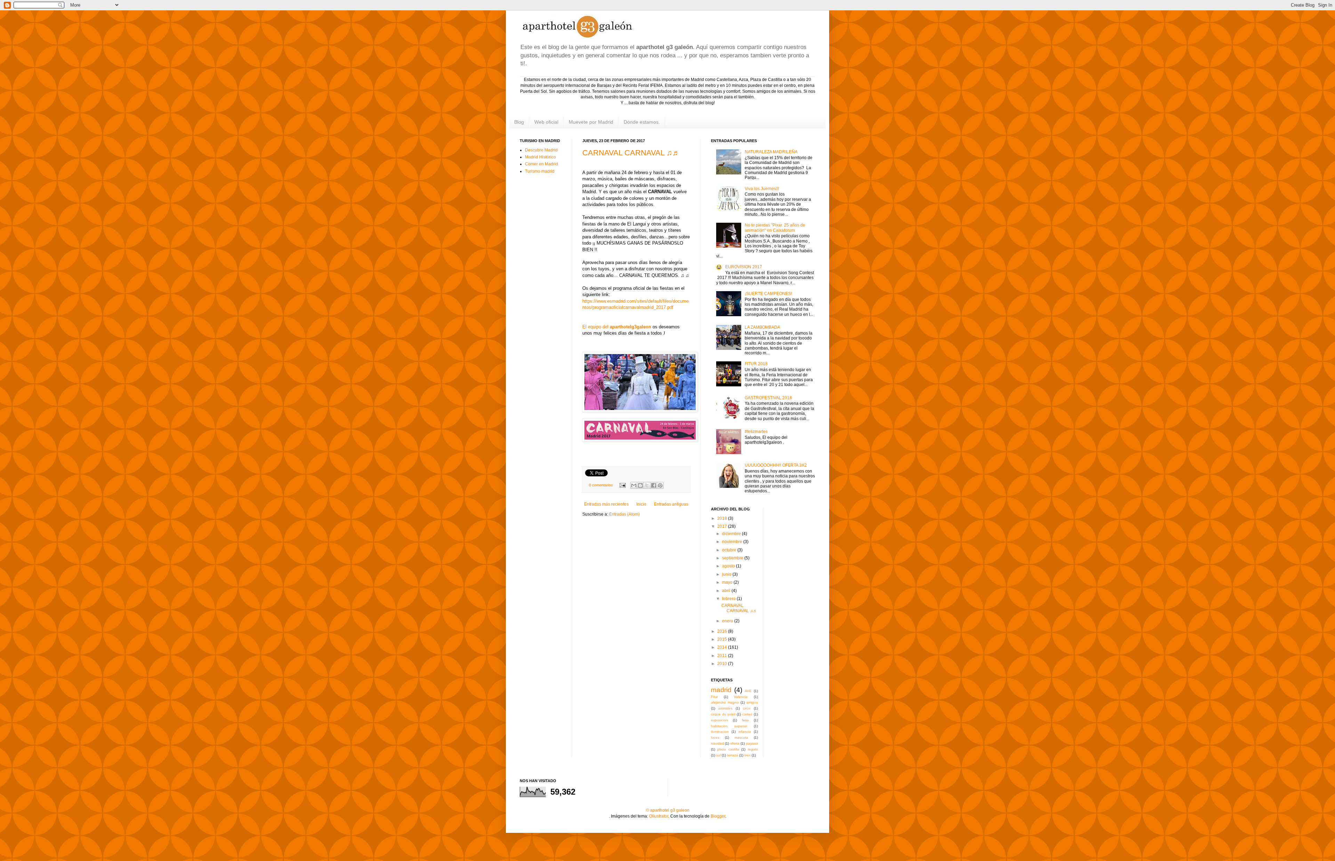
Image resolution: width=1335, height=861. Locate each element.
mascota (741, 737)
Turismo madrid (540, 171)
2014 (722, 647)
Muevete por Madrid (591, 122)
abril (726, 590)
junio (727, 574)
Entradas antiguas (671, 504)
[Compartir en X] (647, 485)
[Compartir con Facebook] (653, 485)
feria (745, 720)
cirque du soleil (723, 714)
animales (725, 708)
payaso (752, 743)
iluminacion (720, 731)
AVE (748, 691)
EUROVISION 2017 (743, 266)
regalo (753, 749)
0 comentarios (601, 485)
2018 (722, 518)
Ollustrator (658, 816)
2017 (722, 526)
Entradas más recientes (606, 504)
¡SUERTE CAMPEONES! (768, 293)
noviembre (732, 541)
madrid (721, 690)
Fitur (714, 697)
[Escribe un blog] (640, 485)
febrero (729, 598)
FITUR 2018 (756, 363)
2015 (722, 639)
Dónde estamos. (642, 122)
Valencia (740, 697)
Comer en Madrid (541, 164)
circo (746, 708)
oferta (734, 743)
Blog (519, 122)
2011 (722, 655)
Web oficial (546, 122)
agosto (729, 566)
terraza (732, 755)
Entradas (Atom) (624, 514)
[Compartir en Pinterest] (660, 485)
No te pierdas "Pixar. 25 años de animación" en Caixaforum (775, 227)
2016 (722, 631)
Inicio (641, 504)
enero (728, 620)
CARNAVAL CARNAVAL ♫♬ (631, 152)
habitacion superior (729, 726)
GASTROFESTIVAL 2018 (768, 397)
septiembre (733, 558)
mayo (728, 582)
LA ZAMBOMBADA (762, 327)
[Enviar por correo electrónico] (633, 485)
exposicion (719, 720)
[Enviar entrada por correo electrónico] (622, 485)
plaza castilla (728, 749)
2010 (722, 663)
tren (747, 755)
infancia (744, 731)
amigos (752, 702)
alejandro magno (725, 702)
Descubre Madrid (541, 150)
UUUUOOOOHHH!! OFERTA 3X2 (776, 465)
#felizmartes (756, 431)
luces (715, 737)
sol (718, 755)
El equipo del (616, 326)
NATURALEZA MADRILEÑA (771, 151)
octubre (729, 550)
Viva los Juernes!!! (762, 188)
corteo (747, 714)
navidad (717, 743)
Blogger (718, 816)
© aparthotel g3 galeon (667, 810)
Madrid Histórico (540, 157)
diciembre (732, 533)
